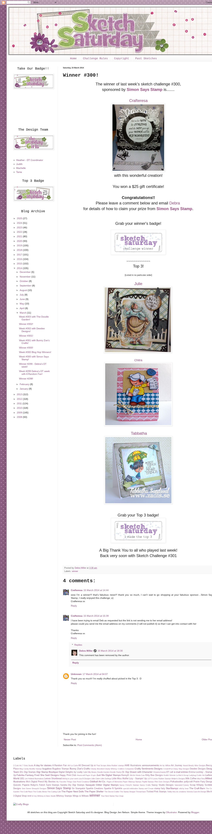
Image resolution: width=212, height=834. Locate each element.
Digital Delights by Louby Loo (73, 772)
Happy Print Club (68, 775)
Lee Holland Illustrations (34, 779)
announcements (150, 765)
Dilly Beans (92, 772)
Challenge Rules (95, 58)
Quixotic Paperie (21, 785)
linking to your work (70, 779)
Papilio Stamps (148, 782)
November (25, 276)
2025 (20, 218)
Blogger (195, 812)
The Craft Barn (197, 788)
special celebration (130, 788)
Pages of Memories (114, 782)
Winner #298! (26, 378)
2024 (20, 223)
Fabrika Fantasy (25, 775)
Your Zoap (119, 796)
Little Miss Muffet (120, 778)
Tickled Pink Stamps (156, 791)
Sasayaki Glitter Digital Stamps (102, 785)
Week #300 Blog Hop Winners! (35, 352)
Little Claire (95, 779)
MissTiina (201, 779)
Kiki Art (132, 775)
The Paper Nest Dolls (72, 791)
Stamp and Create (146, 788)
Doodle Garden (103, 772)
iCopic (93, 775)
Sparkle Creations (94, 788)
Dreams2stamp (159, 772)
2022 (20, 232)
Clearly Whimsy (111, 769)
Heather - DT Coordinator (29, 160)
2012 (20, 399)
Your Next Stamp (108, 796)
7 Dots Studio (27, 765)
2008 (20, 417)
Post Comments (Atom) (89, 745)
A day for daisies (43, 765)
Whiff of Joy (32, 796)
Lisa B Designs (85, 779)
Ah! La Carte (73, 765)
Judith (19, 164)
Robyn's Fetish (37, 785)
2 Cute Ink (17, 765)
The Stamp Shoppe (127, 792)
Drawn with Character (141, 772)
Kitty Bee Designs (154, 775)
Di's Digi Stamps (28, 772)
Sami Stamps (52, 785)
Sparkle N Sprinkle (113, 788)
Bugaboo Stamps (60, 769)
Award (185, 765)
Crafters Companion (126, 769)
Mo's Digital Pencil (35, 782)
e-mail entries (181, 772)
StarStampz (172, 788)
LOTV (150, 779)
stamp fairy (159, 788)
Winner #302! (26, 324)
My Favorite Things (64, 782)
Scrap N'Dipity (197, 785)
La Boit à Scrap (182, 775)
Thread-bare (141, 792)
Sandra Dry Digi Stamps (72, 785)
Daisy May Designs (181, 769)
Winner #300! (26, 347)
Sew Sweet (26, 788)
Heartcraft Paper (83, 775)
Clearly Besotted (97, 769)
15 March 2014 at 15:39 (96, 615)
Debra (174, 203)
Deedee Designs (198, 769)
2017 (20, 254)
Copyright (121, 58)
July (22, 294)
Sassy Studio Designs (163, 785)
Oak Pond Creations (81, 782)
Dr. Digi (125, 772)
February (25, 384)
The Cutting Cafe (54, 792)
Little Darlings (106, 779)
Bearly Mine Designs (197, 765)
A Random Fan (59, 765)
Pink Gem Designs (162, 782)
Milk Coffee (191, 778)
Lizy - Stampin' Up (138, 778)
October (24, 281)
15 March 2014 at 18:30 (110, 650)
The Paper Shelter (94, 791)
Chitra (138, 360)
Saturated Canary (182, 785)
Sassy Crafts (145, 785)
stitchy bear (184, 788)
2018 (20, 250)
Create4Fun (168, 769)
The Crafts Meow (40, 792)
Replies (78, 644)
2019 (20, 245)
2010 (20, 408)
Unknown (76, 674)
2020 (20, 241)
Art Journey (176, 765)
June (23, 299)
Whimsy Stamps (64, 796)
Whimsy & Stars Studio (46, 796)
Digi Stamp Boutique (47, 772)
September (26, 285)
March (23, 312)
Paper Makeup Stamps (132, 782)
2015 (20, 263)
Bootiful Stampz (35, 769)
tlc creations (181, 792)
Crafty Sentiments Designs (149, 768)
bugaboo (47, 768)
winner (75, 571)
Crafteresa (138, 100)
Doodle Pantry (115, 772)
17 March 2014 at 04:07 (95, 674)
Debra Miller (86, 650)
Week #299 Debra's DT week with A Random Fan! (34, 372)
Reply (74, 605)
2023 (20, 227)
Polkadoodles (176, 782)
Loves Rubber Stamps (162, 779)
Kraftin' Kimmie (169, 775)
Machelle (21, 168)
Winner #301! (26, 335)
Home (73, 58)
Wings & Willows (81, 796)
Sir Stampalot (78, 788)
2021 (20, 236)
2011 (20, 403)
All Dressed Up (85, 765)
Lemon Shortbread (53, 778)
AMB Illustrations (133, 765)
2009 (20, 412)
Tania (19, 172)
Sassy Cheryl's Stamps (129, 785)
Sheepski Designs (39, 788)
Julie (138, 283)
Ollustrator (171, 812)
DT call (169, 772)
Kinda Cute (140, 775)
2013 (20, 394)
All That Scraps (100, 765)
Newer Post (70, 739)
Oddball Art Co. (98, 781)
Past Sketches (146, 58)
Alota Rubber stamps (115, 765)
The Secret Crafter (111, 792)
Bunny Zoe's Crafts (80, 768)
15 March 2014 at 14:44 (96, 590)
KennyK (125, 775)
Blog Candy (24, 769)
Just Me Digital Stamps (108, 775)
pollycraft (188, 782)
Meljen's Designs (178, 779)
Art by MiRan (165, 765)
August (24, 290)
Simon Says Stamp (144, 89)
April (22, 308)
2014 (20, 268)
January (24, 388)
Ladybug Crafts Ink (197, 775)
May (22, 303)
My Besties (50, 782)
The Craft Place (26, 792)
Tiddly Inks (171, 792)
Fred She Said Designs (46, 775)
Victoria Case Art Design (196, 792)
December (25, 272)
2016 (20, 259)
